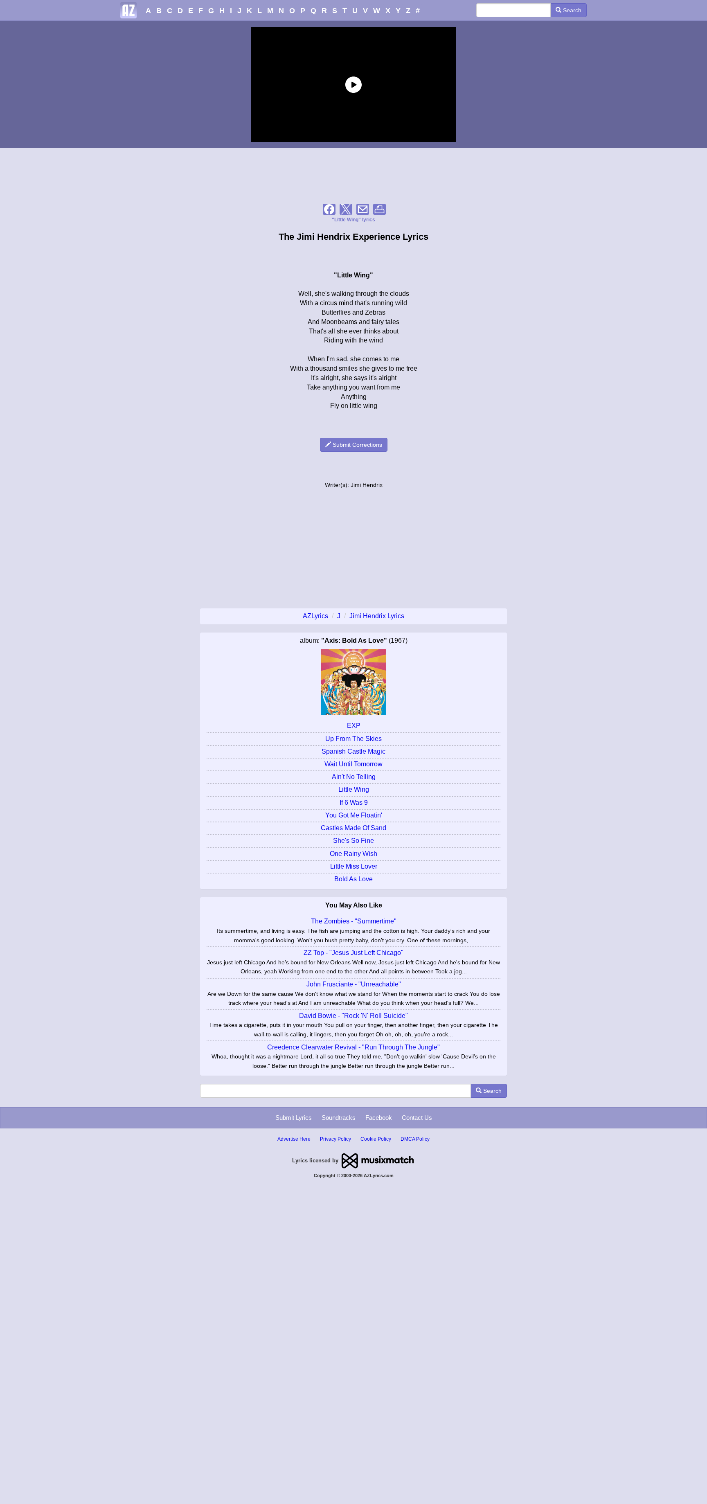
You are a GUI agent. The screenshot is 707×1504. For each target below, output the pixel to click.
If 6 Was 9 (354, 802)
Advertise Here (294, 1139)
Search (571, 10)
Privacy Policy (335, 1139)
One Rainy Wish (353, 853)
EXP (353, 725)
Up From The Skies (353, 738)
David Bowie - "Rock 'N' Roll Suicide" (353, 1015)
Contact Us (417, 1117)
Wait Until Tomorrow (353, 764)
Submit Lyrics (293, 1117)
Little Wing (353, 789)
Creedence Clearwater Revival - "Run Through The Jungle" (353, 1047)
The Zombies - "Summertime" (353, 921)
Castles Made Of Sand (353, 827)
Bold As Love (353, 879)
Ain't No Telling (354, 776)
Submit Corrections (356, 444)
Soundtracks (339, 1117)
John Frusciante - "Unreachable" (353, 984)
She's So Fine (353, 840)
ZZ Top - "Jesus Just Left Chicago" (353, 952)
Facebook (378, 1117)
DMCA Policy (415, 1139)
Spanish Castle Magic (353, 751)
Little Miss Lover (353, 866)
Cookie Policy (375, 1139)
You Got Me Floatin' (353, 815)
